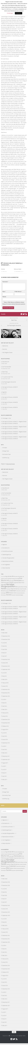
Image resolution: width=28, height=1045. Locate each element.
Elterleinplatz (18, 580)
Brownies (15, 576)
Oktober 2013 (5, 726)
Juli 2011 (4, 766)
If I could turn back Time (7, 377)
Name (4, 291)
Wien (8, 593)
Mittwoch (22, 586)
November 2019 (6, 639)
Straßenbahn (12, 591)
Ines (10, 418)
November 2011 (6, 756)
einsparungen (11, 580)
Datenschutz (5, 346)
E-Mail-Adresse (18, 291)
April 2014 (4, 706)
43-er (2, 576)
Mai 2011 (4, 773)
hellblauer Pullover (21, 582)
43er (4, 576)
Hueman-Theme (22, 1035)
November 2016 (6, 659)
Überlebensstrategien (19, 870)
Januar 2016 (5, 662)
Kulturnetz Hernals (10, 464)
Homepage (4, 418)
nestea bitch (9, 588)
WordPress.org (5, 457)
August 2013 (5, 729)
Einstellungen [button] (10, 13)
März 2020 (4, 632)
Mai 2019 (4, 646)
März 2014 (4, 709)
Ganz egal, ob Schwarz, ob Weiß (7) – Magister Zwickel (14, 421)
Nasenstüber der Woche (7, 561)
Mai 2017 (4, 652)
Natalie (3, 589)
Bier (11, 576)
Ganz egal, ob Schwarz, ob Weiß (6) (10, 397)
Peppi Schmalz (14, 588)
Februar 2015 (5, 682)
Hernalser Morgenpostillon (8, 558)
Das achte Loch (5, 361)
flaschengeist (6, 582)
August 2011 (5, 763)
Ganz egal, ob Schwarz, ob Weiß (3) (10, 423)
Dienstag (9, 578)
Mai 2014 (4, 702)
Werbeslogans (3, 868)
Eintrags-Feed (5, 451)
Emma (23, 580)
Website (4, 296)
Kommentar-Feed (6, 454)
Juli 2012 (4, 746)
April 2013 (4, 736)
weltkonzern (23, 590)
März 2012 (4, 753)
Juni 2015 (4, 672)
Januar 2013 (5, 739)
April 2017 (4, 656)
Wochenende (18, 868)
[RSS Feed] (26, 314)
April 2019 (4, 649)
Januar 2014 (5, 716)
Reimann (3, 590)
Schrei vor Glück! (17, 269)
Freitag (14, 582)
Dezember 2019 (6, 636)
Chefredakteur (20, 576)
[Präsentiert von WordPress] (9, 1035)
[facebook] (21, 314)
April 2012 (4, 749)
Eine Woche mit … (6, 548)
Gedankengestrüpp (6, 554)
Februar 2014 (5, 712)
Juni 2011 (4, 769)
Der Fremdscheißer (6, 366)
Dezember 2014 (6, 689)
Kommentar (5, 281)
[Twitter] (24, 314)
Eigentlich (4, 392)
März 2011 (4, 779)
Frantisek (11, 582)
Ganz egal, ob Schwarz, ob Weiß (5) (10, 402)
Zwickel (8, 595)
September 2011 (6, 759)
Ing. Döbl (19, 586)
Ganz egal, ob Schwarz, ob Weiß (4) (10, 407)
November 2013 (6, 723)
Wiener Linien (13, 593)
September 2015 (6, 669)
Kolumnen (4, 349)
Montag (25, 586)
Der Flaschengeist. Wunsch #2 (9, 382)
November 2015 (6, 666)
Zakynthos (22, 868)
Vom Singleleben (6, 564)
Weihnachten (19, 590)
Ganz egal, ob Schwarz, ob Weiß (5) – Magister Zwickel (14, 436)
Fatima (2, 582)
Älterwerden (13, 870)
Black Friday (5, 371)
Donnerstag (17, 578)
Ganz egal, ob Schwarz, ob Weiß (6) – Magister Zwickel (14, 426)
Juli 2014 (4, 699)
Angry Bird (7, 576)
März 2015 (4, 679)
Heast (17, 582)
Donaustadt (13, 578)
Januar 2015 (5, 686)
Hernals (3, 584)
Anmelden (4, 447)
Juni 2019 (4, 642)
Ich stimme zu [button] (18, 13)
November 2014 (6, 692)
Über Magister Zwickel (7, 352)
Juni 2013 (4, 733)
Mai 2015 (4, 676)
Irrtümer (3, 269)
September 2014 (6, 696)
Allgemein (4, 544)
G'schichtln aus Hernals (7, 551)
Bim (13, 576)
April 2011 (4, 776)
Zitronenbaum (3, 870)
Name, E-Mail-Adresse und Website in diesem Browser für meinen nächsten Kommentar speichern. (14, 303)
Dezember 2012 (6, 743)
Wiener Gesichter (6, 568)
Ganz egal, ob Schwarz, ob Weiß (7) (10, 387)
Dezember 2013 (6, 719)
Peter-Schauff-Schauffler (22, 588)
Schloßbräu (7, 590)
